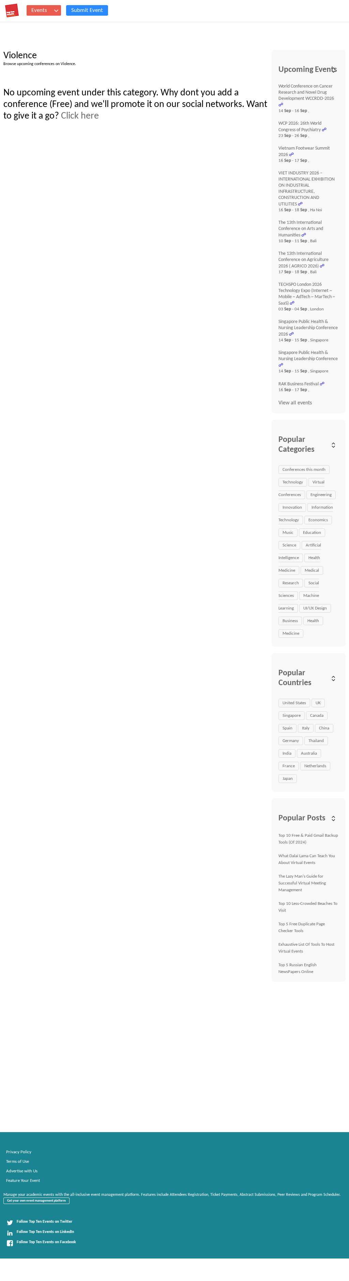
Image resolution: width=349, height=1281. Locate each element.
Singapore (292, 715)
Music (288, 532)
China (324, 728)
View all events (295, 403)
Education (312, 532)
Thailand (316, 741)
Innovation (292, 507)
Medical (312, 570)
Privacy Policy (18, 1152)
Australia (309, 753)
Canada (316, 715)
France (289, 766)
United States (294, 703)
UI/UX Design (315, 608)
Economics (318, 520)
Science (289, 545)
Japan (288, 778)
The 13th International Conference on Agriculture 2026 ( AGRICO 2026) (303, 260)
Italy (305, 728)
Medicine (291, 633)
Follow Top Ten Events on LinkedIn (45, 1232)
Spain (287, 728)
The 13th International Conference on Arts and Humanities (300, 229)
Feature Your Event (23, 1180)
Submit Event (87, 10)
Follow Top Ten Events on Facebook (46, 1242)
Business (290, 621)
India (287, 753)
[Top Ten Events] (11, 10)
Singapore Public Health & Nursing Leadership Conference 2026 (308, 328)
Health (313, 621)
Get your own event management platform (36, 1201)
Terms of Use (17, 1161)
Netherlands (315, 766)
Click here (80, 116)
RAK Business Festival (298, 384)
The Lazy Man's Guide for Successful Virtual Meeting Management (302, 883)
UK (318, 703)
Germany (291, 741)
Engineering (321, 495)
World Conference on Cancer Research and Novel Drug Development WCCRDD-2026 (306, 92)
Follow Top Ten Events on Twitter (44, 1222)
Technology (293, 482)
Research (291, 583)
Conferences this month (304, 469)
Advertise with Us (21, 1171)
